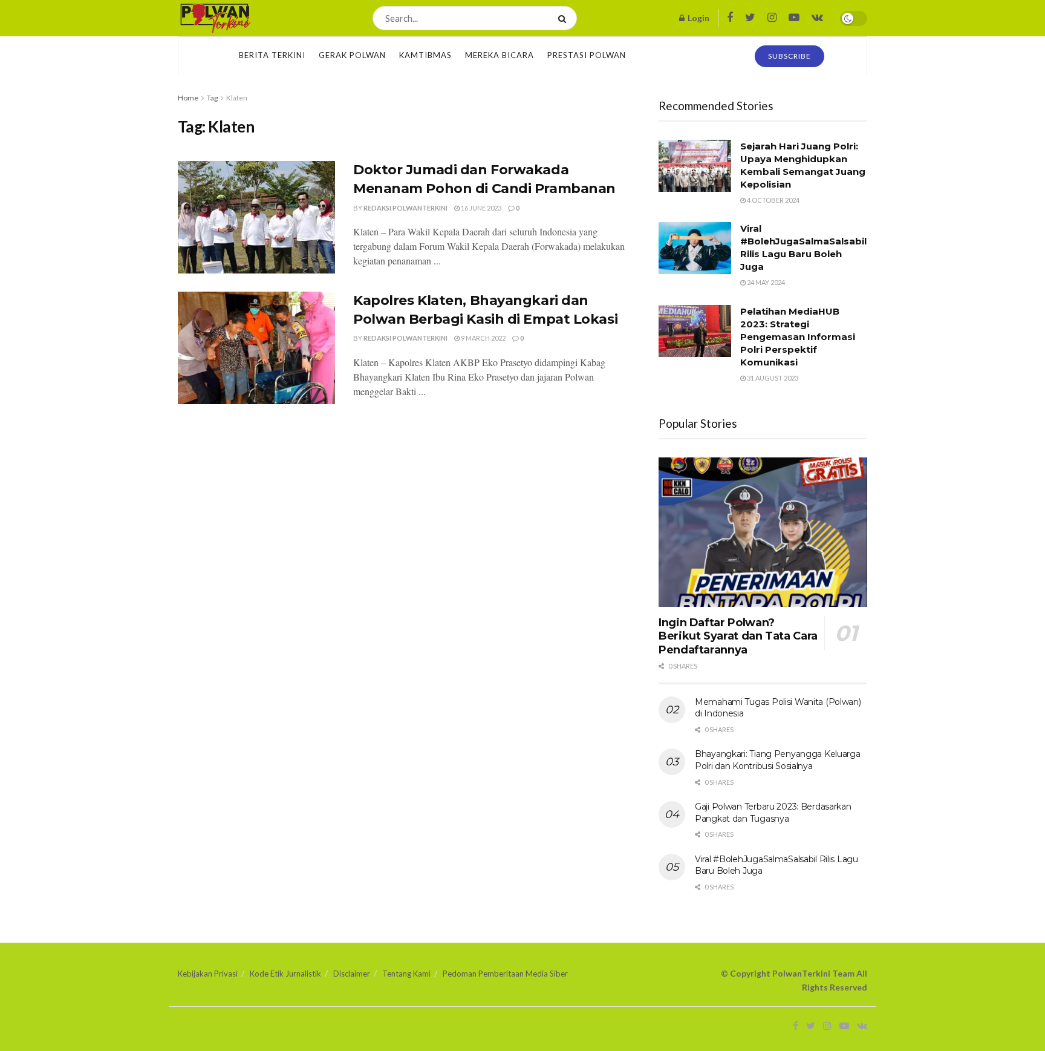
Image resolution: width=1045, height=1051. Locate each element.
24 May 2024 (765, 282)
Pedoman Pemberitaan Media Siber (505, 973)
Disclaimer (351, 973)
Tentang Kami (406, 973)
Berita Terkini (272, 55)
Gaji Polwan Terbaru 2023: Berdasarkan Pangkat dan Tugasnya (773, 812)
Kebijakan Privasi (208, 973)
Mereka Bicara (499, 55)
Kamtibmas (425, 55)
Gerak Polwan (352, 55)
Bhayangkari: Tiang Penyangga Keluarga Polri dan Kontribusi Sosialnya (778, 759)
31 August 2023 (772, 378)
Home (188, 97)
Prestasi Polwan (586, 55)
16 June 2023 (480, 208)
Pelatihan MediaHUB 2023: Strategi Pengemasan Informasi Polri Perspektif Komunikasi (797, 337)
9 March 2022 (483, 338)
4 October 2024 (772, 200)
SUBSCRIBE (789, 56)
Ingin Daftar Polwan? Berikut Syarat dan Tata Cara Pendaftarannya (738, 636)
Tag (212, 97)
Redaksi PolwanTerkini (405, 208)
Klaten (236, 97)
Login (697, 18)
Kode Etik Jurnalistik (285, 973)
